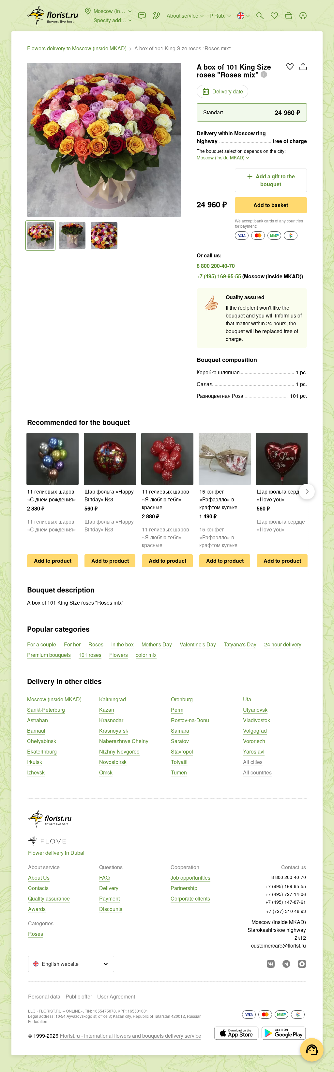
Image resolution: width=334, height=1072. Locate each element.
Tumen (179, 772)
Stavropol (182, 751)
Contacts (38, 888)
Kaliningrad (112, 699)
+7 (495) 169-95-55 (219, 276)
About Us (39, 877)
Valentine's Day (198, 644)
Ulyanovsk (255, 709)
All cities (253, 762)
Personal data (44, 996)
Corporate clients (190, 898)
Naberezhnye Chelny (123, 741)
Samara (180, 730)
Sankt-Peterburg (46, 709)
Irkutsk (34, 762)
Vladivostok (256, 720)
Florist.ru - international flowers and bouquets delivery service (130, 1035)
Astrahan (37, 720)
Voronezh (254, 741)
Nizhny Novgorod (119, 751)
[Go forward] (178, 140)
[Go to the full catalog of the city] (53, 16)
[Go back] (30, 140)
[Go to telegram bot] (286, 963)
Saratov (180, 741)
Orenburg (182, 699)
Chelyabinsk (41, 741)
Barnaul (36, 730)
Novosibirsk (113, 762)
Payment (109, 898)
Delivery (108, 888)
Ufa (247, 699)
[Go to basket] (288, 15)
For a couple (41, 644)
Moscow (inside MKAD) (54, 699)
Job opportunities (190, 877)
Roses (95, 644)
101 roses (90, 654)
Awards (37, 909)
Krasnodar (111, 720)
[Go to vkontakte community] (270, 963)
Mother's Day (157, 644)
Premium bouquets (49, 654)
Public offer (79, 996)
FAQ (104, 877)
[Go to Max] (302, 963)
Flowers (118, 654)
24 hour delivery (282, 644)
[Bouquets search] (259, 15)
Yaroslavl (254, 751)
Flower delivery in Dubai (56, 852)
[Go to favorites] (274, 15)
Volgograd (255, 730)
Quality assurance (49, 898)
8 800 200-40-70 (216, 265)
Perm (177, 709)
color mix (146, 654)
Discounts (110, 909)
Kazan (106, 709)
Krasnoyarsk (113, 730)
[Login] (303, 15)
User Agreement (116, 996)
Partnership (184, 888)
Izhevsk (36, 772)
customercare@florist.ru (278, 945)
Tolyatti (179, 762)
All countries (257, 772)
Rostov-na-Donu (190, 720)
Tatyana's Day (240, 644)
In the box (122, 644)
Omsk (106, 772)
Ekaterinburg (42, 751)
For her (72, 644)
